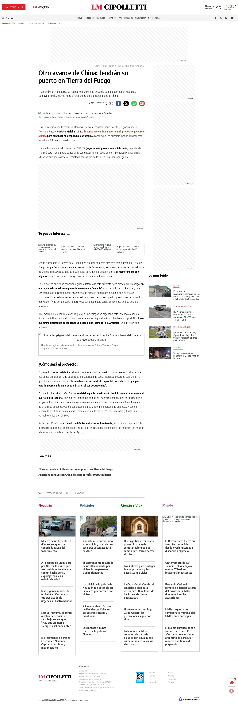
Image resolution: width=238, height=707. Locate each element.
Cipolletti (89, 18)
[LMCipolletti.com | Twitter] (221, 18)
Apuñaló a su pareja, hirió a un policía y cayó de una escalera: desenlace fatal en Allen (98, 546)
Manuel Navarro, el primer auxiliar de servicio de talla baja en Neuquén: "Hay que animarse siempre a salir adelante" (56, 619)
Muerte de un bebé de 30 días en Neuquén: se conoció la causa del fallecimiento (56, 546)
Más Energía (140, 18)
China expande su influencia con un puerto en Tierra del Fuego (73, 249)
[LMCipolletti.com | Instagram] (227, 18)
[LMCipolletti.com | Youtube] (232, 18)
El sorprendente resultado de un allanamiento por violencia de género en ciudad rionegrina (98, 567)
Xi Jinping (79, 493)
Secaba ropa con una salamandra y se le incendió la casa (186, 356)
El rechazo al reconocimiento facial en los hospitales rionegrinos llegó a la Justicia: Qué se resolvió (186, 295)
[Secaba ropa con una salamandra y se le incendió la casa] (160, 353)
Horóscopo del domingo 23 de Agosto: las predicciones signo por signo (138, 614)
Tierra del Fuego (116, 66)
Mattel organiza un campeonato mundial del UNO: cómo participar (180, 613)
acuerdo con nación (182, 306)
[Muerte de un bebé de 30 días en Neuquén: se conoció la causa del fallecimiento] (57, 526)
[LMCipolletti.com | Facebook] (216, 18)
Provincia (111, 18)
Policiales (100, 18)
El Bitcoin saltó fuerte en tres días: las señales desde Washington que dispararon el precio (180, 546)
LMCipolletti (100, 66)
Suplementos (153, 682)
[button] (3, 18)
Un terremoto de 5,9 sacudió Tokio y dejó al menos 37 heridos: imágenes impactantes (178, 567)
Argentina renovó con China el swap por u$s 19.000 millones (129, 249)
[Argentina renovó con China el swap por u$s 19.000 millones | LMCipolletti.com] (104, 249)
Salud (176, 286)
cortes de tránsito (56, 23)
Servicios (171, 682)
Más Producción (125, 18)
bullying (21, 23)
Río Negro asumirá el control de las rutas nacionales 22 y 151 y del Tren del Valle (184, 316)
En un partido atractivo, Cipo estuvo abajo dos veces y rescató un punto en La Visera (185, 336)
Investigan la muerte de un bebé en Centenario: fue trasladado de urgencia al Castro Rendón (56, 596)
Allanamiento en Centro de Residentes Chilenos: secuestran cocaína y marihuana (97, 611)
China (68, 493)
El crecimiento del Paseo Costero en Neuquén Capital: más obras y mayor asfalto (55, 642)
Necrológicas (154, 18)
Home (79, 18)
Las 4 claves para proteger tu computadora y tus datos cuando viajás (139, 569)
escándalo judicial (36, 23)
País (40, 65)
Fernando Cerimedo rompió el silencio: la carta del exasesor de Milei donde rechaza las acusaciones (180, 591)
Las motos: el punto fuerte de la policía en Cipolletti (95, 631)
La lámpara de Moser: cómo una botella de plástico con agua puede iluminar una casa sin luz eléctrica (138, 637)
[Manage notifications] (231, 691)
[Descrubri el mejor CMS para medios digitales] (189, 701)
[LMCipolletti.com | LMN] (41, 7)
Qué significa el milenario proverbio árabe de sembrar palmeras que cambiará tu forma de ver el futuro (139, 547)
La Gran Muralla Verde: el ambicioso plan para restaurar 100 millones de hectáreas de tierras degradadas (139, 591)
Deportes (152, 676)
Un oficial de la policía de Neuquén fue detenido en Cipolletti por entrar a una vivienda (98, 589)
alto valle (178, 348)
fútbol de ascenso (181, 327)
